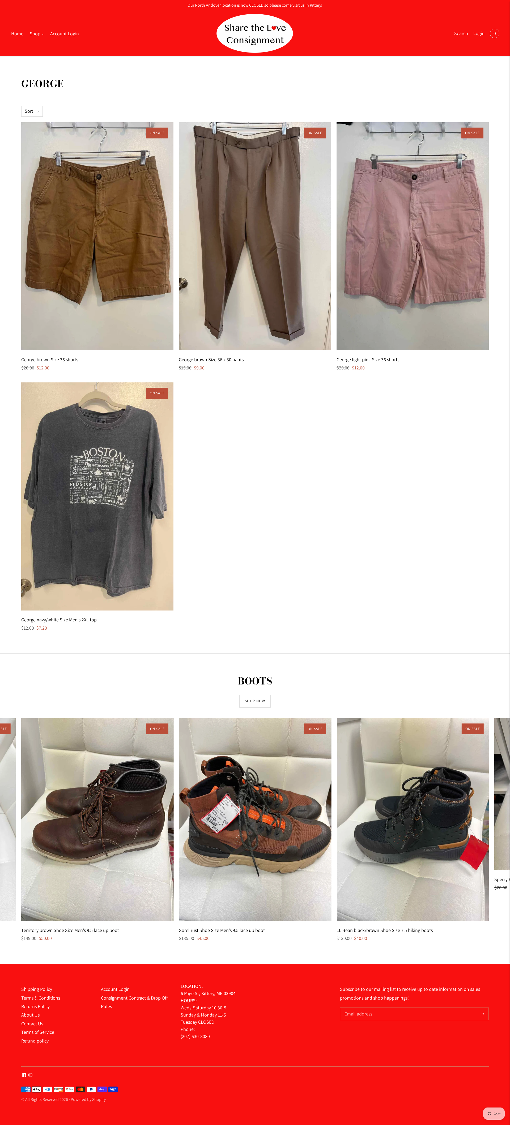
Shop (35, 33)
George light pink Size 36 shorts (368, 359)
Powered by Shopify (88, 1099)
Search (461, 33)
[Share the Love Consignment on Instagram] (30, 1075)
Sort (29, 111)
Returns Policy (35, 1006)
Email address (357, 1008)
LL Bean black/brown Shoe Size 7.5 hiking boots (385, 930)
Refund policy (35, 1041)
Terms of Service (37, 1032)
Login (478, 33)
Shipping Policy (36, 989)
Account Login (64, 33)
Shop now (255, 701)
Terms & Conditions (40, 998)
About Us (30, 1015)
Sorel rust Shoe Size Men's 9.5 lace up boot (222, 930)
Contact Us (32, 1024)
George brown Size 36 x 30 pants (211, 359)
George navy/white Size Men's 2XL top (59, 620)
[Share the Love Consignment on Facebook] (24, 1075)
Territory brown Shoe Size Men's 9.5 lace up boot (70, 930)
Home (17, 33)
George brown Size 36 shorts (49, 359)
